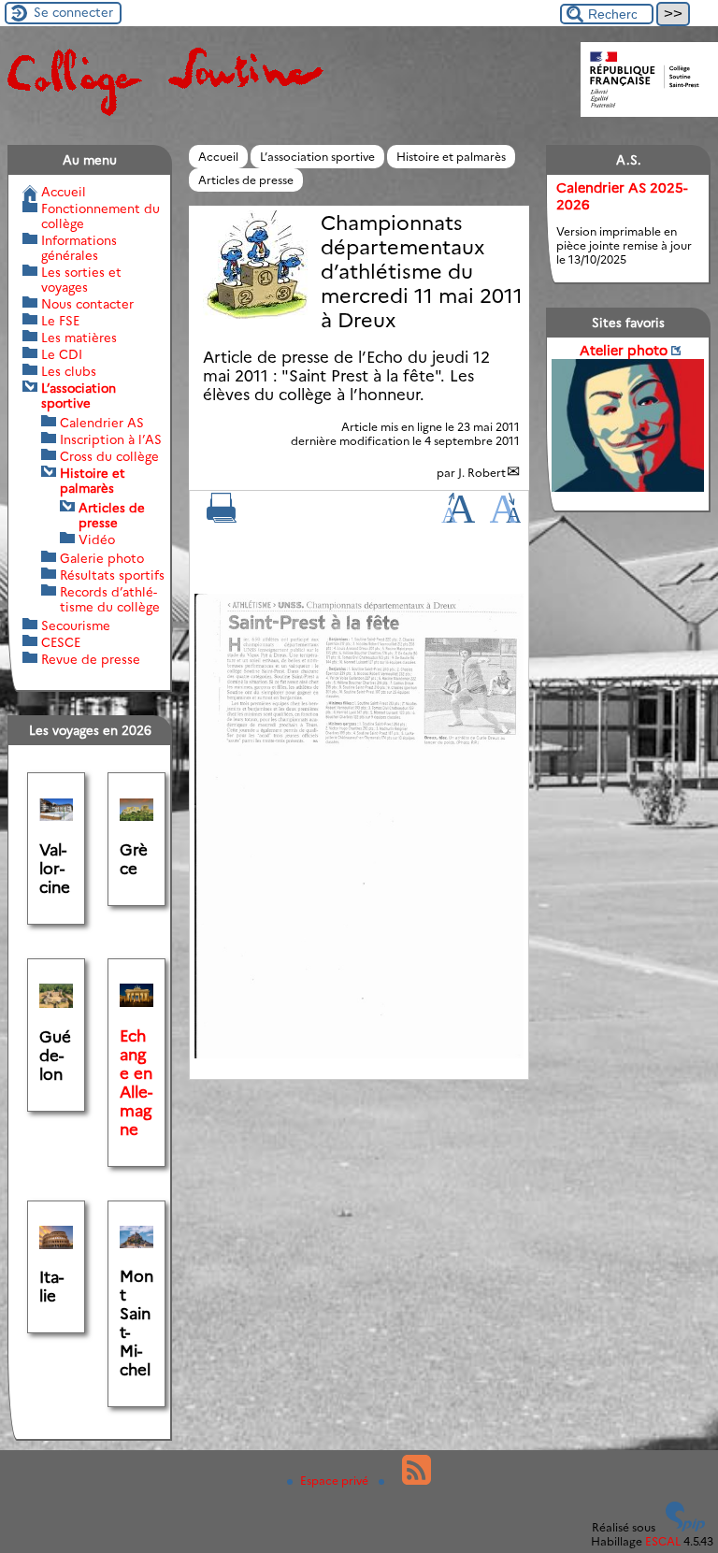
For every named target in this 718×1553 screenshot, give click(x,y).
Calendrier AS (102, 422)
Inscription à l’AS (111, 439)
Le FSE (60, 320)
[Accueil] (163, 115)
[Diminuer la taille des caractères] (505, 518)
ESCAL (663, 1541)
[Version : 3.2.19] (685, 1527)
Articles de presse (246, 180)
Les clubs (68, 371)
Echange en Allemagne (136, 1083)
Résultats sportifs (112, 575)
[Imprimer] (222, 518)
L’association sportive (317, 157)
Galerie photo (102, 558)
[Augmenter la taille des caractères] (458, 518)
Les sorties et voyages (81, 280)
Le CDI (61, 354)
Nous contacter (87, 303)
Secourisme (75, 625)
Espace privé (335, 1481)
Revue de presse (90, 659)
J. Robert (482, 473)
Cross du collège (109, 456)
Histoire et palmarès (451, 157)
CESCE (60, 642)
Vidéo (97, 539)
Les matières (79, 337)
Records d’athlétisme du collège (110, 599)
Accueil (218, 157)
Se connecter (73, 12)
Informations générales (79, 248)
